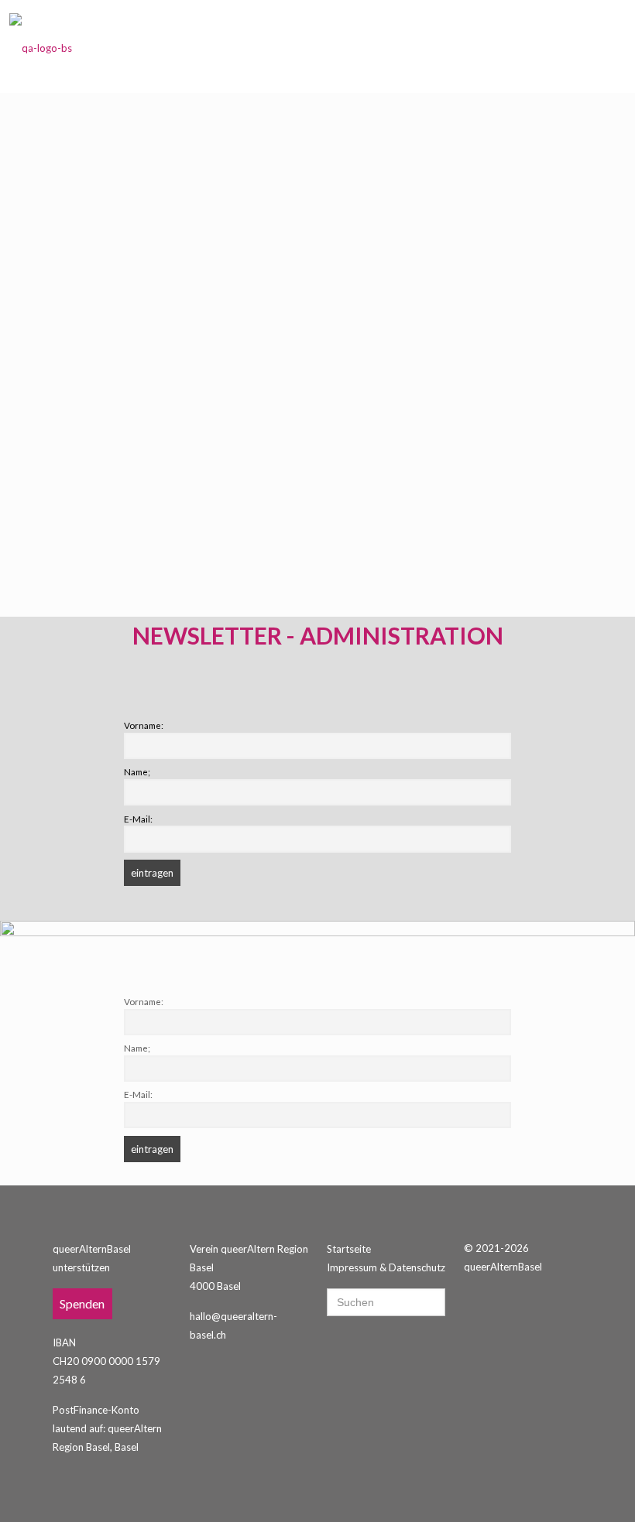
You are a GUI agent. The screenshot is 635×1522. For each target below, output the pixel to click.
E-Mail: (138, 818)
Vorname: (143, 725)
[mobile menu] (601, 46)
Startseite (349, 1249)
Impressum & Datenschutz (386, 1267)
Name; (137, 771)
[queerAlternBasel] (40, 46)
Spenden (82, 1303)
